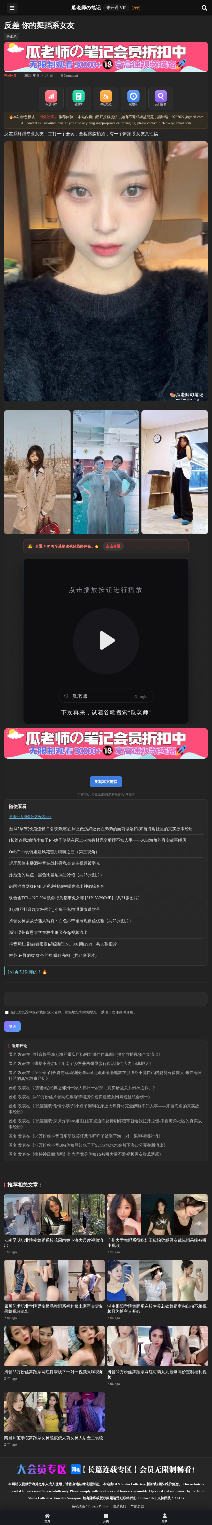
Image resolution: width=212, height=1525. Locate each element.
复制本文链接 (106, 781)
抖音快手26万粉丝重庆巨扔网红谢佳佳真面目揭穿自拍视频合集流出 (96, 1054)
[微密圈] (133, 98)
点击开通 (113, 546)
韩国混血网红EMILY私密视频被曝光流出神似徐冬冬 (56, 886)
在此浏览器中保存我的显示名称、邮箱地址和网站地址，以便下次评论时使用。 (73, 1012)
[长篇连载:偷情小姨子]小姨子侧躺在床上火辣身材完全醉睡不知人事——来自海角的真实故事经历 (97, 840)
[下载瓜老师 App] (136, 8)
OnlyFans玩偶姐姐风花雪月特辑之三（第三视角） (54, 852)
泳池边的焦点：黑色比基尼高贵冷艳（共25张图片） (56, 875)
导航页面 (137, 1506)
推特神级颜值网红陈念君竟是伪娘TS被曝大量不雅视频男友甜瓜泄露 (96, 1154)
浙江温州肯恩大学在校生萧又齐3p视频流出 (48, 932)
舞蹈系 (11, 36)
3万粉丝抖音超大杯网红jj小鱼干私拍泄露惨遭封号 (54, 909)
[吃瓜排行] (51, 98)
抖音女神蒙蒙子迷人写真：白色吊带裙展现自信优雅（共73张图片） (71, 921)
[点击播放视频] (106, 641)
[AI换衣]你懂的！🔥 (27, 972)
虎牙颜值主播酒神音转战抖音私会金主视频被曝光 (54, 863)
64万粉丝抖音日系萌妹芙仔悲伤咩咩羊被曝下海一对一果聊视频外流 (96, 1136)
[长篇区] (78, 98)
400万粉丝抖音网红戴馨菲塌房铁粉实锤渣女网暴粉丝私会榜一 (91, 1097)
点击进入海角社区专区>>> (30, 817)
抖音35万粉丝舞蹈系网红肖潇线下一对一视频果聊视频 (53, 1372)
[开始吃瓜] (106, 98)
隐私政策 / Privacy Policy (90, 1506)
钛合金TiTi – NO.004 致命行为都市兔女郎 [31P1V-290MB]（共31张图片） (75, 898)
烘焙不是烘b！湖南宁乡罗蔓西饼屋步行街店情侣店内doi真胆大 (91, 1063)
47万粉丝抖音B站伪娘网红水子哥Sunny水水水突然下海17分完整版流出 (99, 1145)
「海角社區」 (47, 117)
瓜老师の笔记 (86, 7)
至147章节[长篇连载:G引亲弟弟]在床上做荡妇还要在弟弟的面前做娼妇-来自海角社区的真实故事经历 (101, 829)
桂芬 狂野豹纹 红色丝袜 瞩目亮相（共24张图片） (54, 955)
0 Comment (69, 76)
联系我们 (119, 1506)
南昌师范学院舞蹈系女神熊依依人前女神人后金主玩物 (53, 1438)
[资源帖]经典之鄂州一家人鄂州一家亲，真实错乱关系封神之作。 (93, 1088)
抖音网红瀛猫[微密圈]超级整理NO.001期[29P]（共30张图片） (65, 944)
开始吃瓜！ (12, 76)
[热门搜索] (160, 98)
